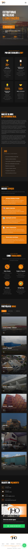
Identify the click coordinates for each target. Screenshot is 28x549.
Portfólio (18, 543)
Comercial (18, 311)
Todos (4, 311)
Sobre (7, 543)
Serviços (12, 543)
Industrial (10, 311)
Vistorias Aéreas (6, 313)
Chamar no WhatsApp (15, 526)
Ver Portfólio (8, 26)
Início (3, 543)
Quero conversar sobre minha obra (12, 31)
